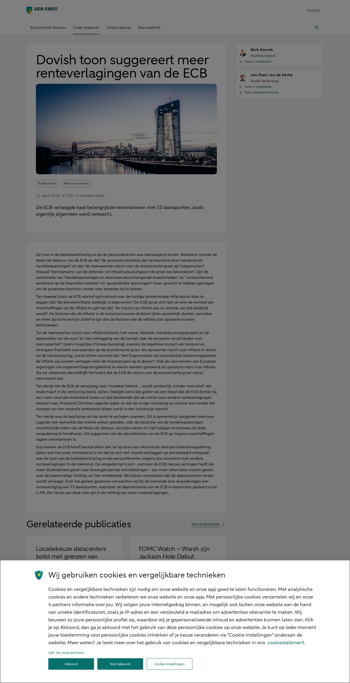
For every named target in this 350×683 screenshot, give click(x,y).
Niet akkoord (120, 664)
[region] (175, 621)
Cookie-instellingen (169, 664)
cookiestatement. (286, 642)
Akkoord (71, 664)
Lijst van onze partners (66, 652)
